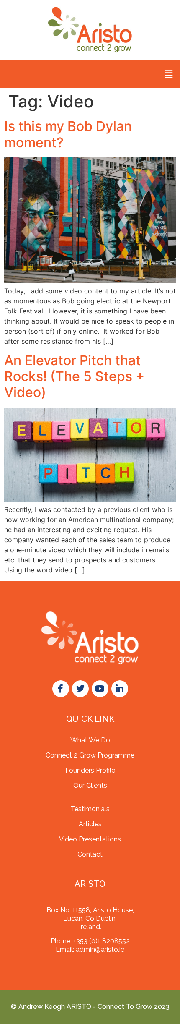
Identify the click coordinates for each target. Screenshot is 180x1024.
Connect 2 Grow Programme (90, 755)
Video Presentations (90, 839)
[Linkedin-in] (119, 688)
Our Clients (90, 785)
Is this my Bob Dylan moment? (68, 134)
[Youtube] (100, 688)
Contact (90, 854)
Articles (90, 824)
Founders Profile (90, 770)
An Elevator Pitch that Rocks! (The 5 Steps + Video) (74, 376)
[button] (169, 74)
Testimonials (90, 809)
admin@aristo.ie (100, 949)
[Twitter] (80, 688)
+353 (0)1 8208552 (101, 941)
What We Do (90, 740)
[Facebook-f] (60, 688)
